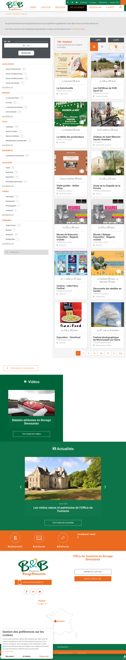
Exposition (12, 177)
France (41, 601)
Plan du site (82, 653)
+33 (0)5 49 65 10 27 (93, 565)
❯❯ (120, 353)
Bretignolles (12, 239)
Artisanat (11, 210)
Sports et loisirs (13, 131)
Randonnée (11, 201)
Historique (11, 197)
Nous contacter (92, 579)
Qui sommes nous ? (65, 653)
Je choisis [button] (26, 656)
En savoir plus (7, 651)
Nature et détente (14, 136)
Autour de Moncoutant (16, 78)
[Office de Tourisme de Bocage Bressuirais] (33, 567)
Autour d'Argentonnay (16, 74)
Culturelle (12, 127)
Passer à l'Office (93, 572)
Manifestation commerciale (18, 141)
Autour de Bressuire (15, 69)
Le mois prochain (14, 98)
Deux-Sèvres (82, 601)
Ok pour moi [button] (44, 656)
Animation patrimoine (16, 181)
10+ (101, 353)
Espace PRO (114, 2)
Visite (10, 168)
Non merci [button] (10, 656)
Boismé (10, 230)
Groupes (93, 2)
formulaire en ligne (77, 29)
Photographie (12, 206)
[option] (63, 486)
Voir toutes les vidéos (31, 434)
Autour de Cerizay (14, 83)
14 (108, 353)
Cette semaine (13, 112)
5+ (94, 353)
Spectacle (11, 172)
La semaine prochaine (16, 107)
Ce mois (11, 103)
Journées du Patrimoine (17, 156)
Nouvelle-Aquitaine (60, 601)
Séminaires (103, 2)
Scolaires (83, 2)
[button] (30, 5)
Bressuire (11, 235)
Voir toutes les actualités (63, 522)
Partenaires (62, 647)
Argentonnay (13, 225)
